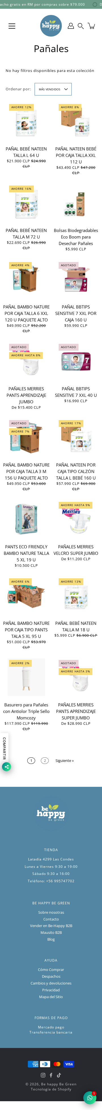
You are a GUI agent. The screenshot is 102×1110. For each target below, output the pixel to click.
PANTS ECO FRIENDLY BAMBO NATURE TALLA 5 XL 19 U (26, 553)
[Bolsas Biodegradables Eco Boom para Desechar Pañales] (76, 202)
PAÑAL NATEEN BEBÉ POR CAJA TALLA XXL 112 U (75, 155)
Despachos (51, 976)
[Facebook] (51, 1075)
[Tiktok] (58, 1075)
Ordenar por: (18, 89)
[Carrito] (91, 25)
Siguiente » (65, 760)
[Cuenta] (70, 25)
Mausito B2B (51, 932)
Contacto (51, 919)
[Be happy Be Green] (51, 26)
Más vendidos (49, 89)
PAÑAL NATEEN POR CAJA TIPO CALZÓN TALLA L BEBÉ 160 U (76, 471)
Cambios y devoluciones (51, 983)
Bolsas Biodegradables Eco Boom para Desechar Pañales (76, 236)
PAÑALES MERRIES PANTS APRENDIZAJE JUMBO (26, 395)
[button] (81, 25)
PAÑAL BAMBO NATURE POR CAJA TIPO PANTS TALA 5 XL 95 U (26, 629)
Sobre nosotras (51, 912)
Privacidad (51, 990)
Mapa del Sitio (51, 996)
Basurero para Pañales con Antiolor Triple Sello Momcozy (26, 711)
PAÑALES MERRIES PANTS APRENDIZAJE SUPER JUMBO (76, 711)
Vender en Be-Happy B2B (51, 925)
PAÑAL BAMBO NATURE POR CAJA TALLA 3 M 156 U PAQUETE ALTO (26, 471)
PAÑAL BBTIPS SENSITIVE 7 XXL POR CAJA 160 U (75, 313)
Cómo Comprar (51, 969)
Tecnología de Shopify (51, 1089)
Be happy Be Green (58, 1084)
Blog (51, 939)
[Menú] (12, 26)
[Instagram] (43, 1075)
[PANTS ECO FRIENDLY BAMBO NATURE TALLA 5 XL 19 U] (26, 519)
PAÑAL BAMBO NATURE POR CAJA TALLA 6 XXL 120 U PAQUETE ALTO (26, 313)
